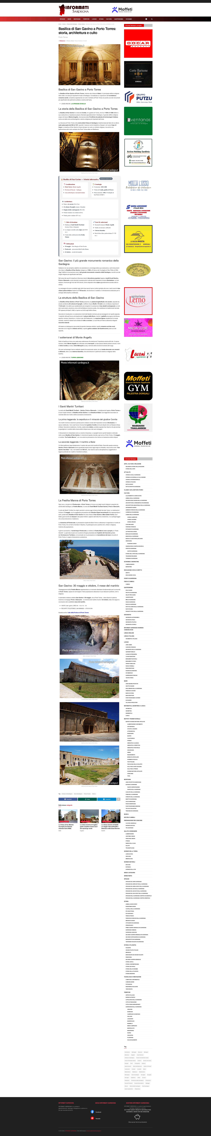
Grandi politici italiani (132, 950)
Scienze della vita (131, 869)
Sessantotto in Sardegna (133, 939)
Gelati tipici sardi (131, 595)
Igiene (129, 752)
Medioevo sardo (130, 920)
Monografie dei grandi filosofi (134, 954)
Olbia (139, 1077)
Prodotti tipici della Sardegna (134, 611)
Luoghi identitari (130, 656)
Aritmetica (129, 708)
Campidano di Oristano (133, 1014)
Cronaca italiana (131, 482)
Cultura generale (131, 823)
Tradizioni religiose (131, 556)
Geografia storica (131, 624)
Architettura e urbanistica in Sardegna (137, 503)
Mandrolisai (130, 1021)
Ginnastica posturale (133, 747)
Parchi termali (130, 666)
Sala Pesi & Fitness (132, 769)
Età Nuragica (129, 913)
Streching (130, 773)
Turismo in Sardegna (131, 558)
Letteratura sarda (131, 531)
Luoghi (126, 642)
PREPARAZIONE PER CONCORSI (133, 820)
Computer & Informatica (132, 979)
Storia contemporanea (132, 964)
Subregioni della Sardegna (134, 1006)
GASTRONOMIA (118, 19)
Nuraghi (149, 1074)
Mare (125, 681)
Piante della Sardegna (134, 789)
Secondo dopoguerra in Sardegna (135, 937)
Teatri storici (129, 677)
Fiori (131, 1063)
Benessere (130, 733)
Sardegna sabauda (131, 932)
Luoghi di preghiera (131, 654)
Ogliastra (130, 1035)
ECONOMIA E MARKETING (131, 561)
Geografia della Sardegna (133, 649)
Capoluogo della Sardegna (134, 999)
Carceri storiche (131, 647)
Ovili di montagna (130, 801)
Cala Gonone (140, 1055)
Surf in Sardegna (132, 551)
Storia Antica (129, 962)
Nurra (129, 1033)
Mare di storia (130, 693)
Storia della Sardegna (135, 1086)
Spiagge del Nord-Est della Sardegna (136, 884)
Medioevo (128, 952)
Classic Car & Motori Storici (133, 490)
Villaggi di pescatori (131, 702)
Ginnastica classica (133, 743)
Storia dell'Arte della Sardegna (135, 553)
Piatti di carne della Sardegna (134, 606)
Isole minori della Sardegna (134, 688)
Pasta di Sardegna (131, 604)
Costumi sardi (130, 524)
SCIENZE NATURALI (129, 862)
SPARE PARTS (128, 876)
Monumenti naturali (131, 659)
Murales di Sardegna (132, 534)
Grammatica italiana (131, 638)
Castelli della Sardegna (133, 908)
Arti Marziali (131, 726)
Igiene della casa (131, 843)
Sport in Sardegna (131, 548)
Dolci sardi (129, 590)
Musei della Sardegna (132, 536)
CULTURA (109, 19)
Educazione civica (131, 575)
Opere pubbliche (130, 663)
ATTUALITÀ (127, 472)
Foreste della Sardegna (133, 797)
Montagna (127, 779)
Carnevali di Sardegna (132, 512)
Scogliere (128, 700)
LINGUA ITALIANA (129, 636)
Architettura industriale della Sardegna (138, 505)
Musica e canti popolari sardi (134, 538)
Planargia (130, 1037)
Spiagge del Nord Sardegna (134, 881)
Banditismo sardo (131, 906)
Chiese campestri (132, 517)
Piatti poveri (129, 609)
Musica (126, 814)
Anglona (129, 1009)
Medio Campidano (132, 1025)
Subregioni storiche (131, 675)
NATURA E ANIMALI (129, 817)
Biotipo (129, 736)
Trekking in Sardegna (132, 811)
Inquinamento (131, 754)
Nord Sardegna (78, 793)
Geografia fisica (130, 619)
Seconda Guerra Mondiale (133, 959)
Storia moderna (130, 973)
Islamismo (127, 1069)
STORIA (101, 19)
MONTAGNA (77, 19)
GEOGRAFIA (127, 614)
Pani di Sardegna (130, 602)
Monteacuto (130, 1028)
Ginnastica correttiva (133, 745)
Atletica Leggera (132, 729)
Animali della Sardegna (132, 498)
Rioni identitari (130, 668)
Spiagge (126, 879)
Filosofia (128, 947)
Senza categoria (129, 872)
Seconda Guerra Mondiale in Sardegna (137, 934)
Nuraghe (143, 1074)
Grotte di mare (130, 686)
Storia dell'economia (132, 969)
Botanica (128, 867)
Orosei (144, 1077)
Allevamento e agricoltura (134, 495)
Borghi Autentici (130, 997)
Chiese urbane (81, 24)
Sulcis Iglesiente (132, 1040)
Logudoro (130, 1018)
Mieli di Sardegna (131, 599)
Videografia (129, 989)
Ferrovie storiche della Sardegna (136, 918)
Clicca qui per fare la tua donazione (137, 1122)
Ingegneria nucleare (132, 986)
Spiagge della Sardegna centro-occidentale (139, 895)
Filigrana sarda (132, 543)
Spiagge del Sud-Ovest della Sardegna (137, 893)
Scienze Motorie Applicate (134, 771)
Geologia (128, 856)
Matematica (127, 1071)
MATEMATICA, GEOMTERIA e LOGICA (134, 706)
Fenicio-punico (130, 916)
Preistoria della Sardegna (137, 1080)
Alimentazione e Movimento (135, 724)
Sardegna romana (131, 930)
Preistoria (129, 957)
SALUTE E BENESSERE (130, 831)
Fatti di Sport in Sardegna (133, 486)
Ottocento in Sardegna (132, 923)
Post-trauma (131, 762)
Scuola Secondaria (139, 1083)
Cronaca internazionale (133, 479)
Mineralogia (129, 858)
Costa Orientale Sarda (130, 1060)
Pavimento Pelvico (132, 759)
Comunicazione (130, 982)
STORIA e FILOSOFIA (130, 945)
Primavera (148, 1080)
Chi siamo (129, 19)
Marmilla (130, 1023)
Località (139, 1069)
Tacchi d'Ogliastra (131, 808)
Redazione (62, 41)
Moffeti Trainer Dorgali (132, 719)
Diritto (128, 572)
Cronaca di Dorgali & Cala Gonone (136, 477)
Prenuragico (129, 925)
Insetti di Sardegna (131, 799)
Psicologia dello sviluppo (134, 764)
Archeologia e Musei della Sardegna (136, 500)
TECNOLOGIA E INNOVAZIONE (132, 977)
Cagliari (133, 1055)
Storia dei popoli (130, 966)
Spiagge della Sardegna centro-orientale (138, 898)
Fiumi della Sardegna (132, 794)
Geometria (129, 711)
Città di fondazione (131, 1002)
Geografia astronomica (132, 617)
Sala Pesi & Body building (134, 766)
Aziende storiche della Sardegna (135, 510)
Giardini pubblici (130, 652)
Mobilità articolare (133, 757)
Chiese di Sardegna (67, 793)
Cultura (64, 24)
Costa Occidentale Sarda (142, 1057)
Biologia (128, 864)
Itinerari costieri (131, 690)
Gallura (129, 1016)
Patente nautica (130, 825)
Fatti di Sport (129, 484)
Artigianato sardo (131, 507)
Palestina (127, 1080)
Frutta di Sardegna (131, 592)
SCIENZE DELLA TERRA (130, 851)
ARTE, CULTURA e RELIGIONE (132, 464)
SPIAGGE (62, 19)
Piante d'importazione (133, 787)
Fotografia (129, 984)
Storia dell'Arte (130, 469)
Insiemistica (129, 713)
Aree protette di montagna (133, 782)
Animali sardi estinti (131, 904)
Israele (133, 1069)
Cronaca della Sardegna (133, 475)
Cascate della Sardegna (133, 792)
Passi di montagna (131, 804)
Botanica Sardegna (131, 784)
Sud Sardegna (145, 1086)
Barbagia (130, 1011)
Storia (94, 793)
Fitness (129, 740)
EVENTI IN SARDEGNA (130, 578)
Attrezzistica (131, 731)
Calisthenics (131, 738)
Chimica (128, 584)
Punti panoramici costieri (133, 698)
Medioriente (142, 1071)
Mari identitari (130, 695)
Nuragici (127, 1077)
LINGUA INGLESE (129, 633)
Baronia (140, 1052)
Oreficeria (129, 541)
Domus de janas (147, 1060)
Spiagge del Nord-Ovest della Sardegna (137, 886)
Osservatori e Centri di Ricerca (135, 546)
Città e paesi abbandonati (133, 1004)
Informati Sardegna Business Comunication (133, 629)
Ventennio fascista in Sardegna (135, 941)
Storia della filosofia (132, 971)
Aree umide (129, 644)
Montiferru (130, 1030)
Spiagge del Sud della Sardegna (135, 888)
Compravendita (130, 564)
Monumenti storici (131, 661)
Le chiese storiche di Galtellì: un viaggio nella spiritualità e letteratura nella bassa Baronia (110, 826)
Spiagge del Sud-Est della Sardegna (136, 891)
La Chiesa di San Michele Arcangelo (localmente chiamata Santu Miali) (66, 826)
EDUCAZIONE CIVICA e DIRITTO (133, 570)
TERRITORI (86, 19)
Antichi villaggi (130, 995)
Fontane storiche (131, 527)
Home (60, 24)
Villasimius (137, 1089)
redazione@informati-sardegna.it (93, 1130)
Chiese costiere (131, 519)
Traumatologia (130, 848)
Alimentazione (130, 834)
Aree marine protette (132, 683)
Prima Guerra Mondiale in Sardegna (136, 927)
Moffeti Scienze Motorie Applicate (135, 721)
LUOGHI (94, 19)
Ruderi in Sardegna (131, 670)
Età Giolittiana (130, 911)
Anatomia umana (130, 836)
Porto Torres (87, 793)
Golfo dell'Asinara (137, 1066)
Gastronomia (128, 587)
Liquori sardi (129, 597)
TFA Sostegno (129, 828)
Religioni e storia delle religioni (135, 466)
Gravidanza (130, 750)
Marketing (129, 566)
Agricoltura (129, 854)
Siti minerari (129, 673)
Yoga (128, 776)
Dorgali (126, 1063)
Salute (128, 845)
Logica (127, 715)
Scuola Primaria (128, 1083)
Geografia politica (131, 622)
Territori (127, 992)
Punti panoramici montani (133, 806)
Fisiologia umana (130, 838)
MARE (69, 19)
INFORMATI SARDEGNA (70, 1130)
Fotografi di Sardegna (132, 529)
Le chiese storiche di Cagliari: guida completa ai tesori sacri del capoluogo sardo (89, 826)
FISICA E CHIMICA (129, 581)
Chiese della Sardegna (72, 24)
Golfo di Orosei (147, 1066)
